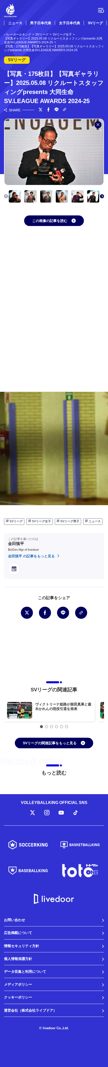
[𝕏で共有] (40, 110)
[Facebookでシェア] (48, 110)
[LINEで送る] (57, 110)
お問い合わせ (14, 920)
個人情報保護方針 (18, 959)
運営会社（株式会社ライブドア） (30, 1010)
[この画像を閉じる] (97, 124)
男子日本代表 (40, 23)
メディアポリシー (18, 984)
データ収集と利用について (25, 971)
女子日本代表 (69, 23)
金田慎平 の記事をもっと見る (32, 556)
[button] (102, 196)
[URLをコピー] (65, 110)
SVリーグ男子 (69, 521)
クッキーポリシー (18, 997)
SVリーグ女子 (41, 521)
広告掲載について (18, 933)
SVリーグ (95, 23)
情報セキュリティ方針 (21, 946)
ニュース (15, 23)
